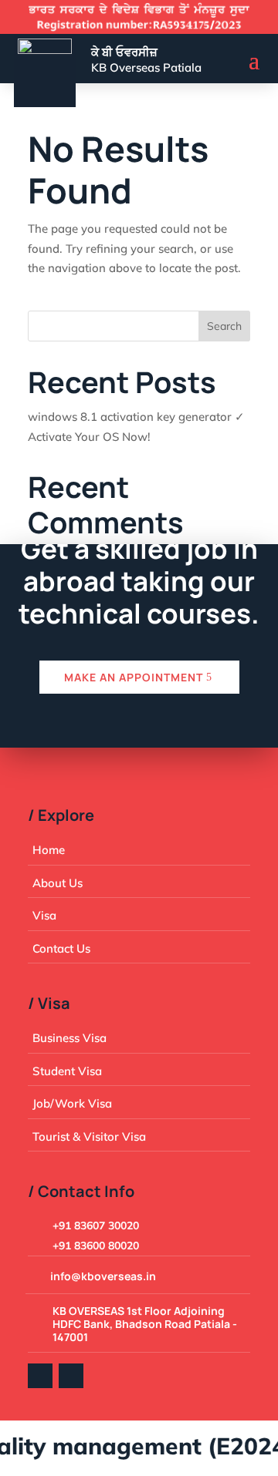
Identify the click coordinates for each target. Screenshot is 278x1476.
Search (224, 326)
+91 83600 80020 (96, 1245)
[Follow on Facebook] (40, 1375)
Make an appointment (133, 677)
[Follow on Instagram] (71, 1375)
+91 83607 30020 (96, 1225)
